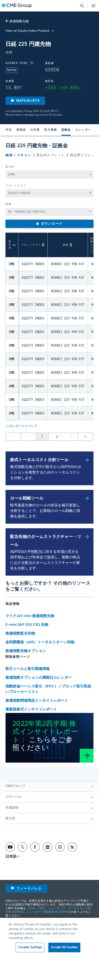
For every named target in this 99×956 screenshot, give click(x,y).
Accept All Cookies (64, 947)
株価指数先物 (19, 21)
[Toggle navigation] (93, 5)
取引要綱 (50, 130)
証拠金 (66, 130)
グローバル (14, 796)
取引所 (10, 167)
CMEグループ (15, 786)
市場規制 (12, 807)
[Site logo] (17, 6)
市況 (9, 130)
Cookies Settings (30, 947)
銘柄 (8, 204)
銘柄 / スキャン (18, 155)
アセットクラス (16, 185)
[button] (25, 101)
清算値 (21, 130)
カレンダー (83, 130)
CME (31, 908)
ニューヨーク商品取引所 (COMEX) (48, 912)
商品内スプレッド (50, 155)
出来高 (35, 130)
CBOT (41, 908)
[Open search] (81, 5)
